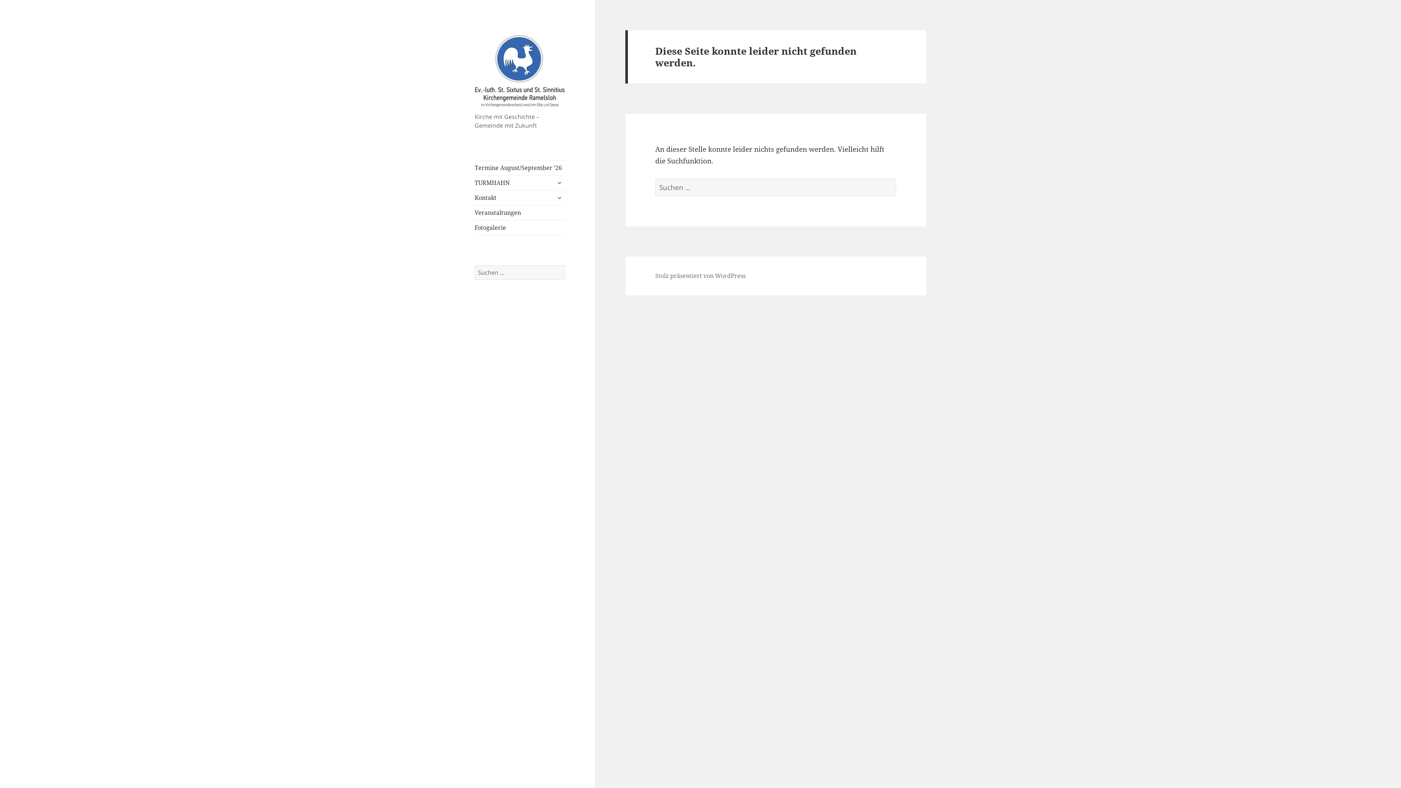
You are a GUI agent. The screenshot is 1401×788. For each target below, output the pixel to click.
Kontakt (486, 198)
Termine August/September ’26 (518, 168)
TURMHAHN (492, 183)
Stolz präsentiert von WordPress (700, 276)
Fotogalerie (490, 228)
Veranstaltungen (498, 213)
